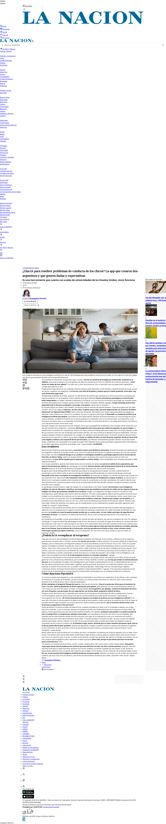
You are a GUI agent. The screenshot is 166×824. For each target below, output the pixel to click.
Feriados (3, 155)
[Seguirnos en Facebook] (23, 769)
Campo (2, 74)
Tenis (2, 136)
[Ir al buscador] (24, 9)
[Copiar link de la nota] (23, 385)
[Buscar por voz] (163, 45)
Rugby (2, 134)
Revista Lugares (5, 208)
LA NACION (26, 268)
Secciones (6, 29)
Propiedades (4, 77)
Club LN (5, 35)
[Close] (23, 676)
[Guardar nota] (23, 380)
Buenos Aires (5, 97)
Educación (3, 102)
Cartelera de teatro (7, 173)
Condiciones (47, 807)
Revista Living (5, 210)
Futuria (2, 70)
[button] (83, 149)
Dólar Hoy (3, 72)
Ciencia (2, 111)
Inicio (4, 26)
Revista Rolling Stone (7, 212)
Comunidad (4, 107)
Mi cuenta (6, 38)
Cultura (2, 104)
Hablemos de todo (6, 113)
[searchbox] (82, 45)
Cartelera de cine (6, 171)
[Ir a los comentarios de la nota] (26, 380)
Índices (2, 84)
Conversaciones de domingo (10, 192)
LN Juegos (3, 146)
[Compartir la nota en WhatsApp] (26, 382)
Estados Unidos (5, 90)
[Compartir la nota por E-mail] (28, 388)
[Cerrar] (33, 41)
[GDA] (28, 814)
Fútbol (2, 132)
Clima (2, 58)
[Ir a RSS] (23, 787)
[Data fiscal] (23, 820)
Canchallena (4, 139)
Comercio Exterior (6, 79)
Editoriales (4, 120)
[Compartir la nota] (23, 382)
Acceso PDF (4, 180)
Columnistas (4, 123)
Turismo (3, 148)
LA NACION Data (6, 61)
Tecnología (4, 150)
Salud (44, 662)
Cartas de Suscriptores (8, 125)
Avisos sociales (5, 187)
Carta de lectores (6, 189)
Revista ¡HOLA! (5, 206)
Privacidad (55, 807)
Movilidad (3, 81)
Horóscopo (4, 153)
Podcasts (3, 160)
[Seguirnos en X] (23, 775)
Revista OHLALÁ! (6, 203)
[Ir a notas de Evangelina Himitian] (80, 293)
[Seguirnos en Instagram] (23, 781)
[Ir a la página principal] (83, 23)
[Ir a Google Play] (28, 793)
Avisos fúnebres (6, 185)
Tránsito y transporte (7, 56)
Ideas (2, 196)
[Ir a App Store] (28, 798)
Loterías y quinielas (7, 157)
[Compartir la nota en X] (26, 388)
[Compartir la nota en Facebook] (23, 388)
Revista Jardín (5, 215)
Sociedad (35, 268)
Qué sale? (3, 169)
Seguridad (3, 100)
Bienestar (3, 109)
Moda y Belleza (5, 162)
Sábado (2, 194)
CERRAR (2, 1)
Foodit (4, 32)
